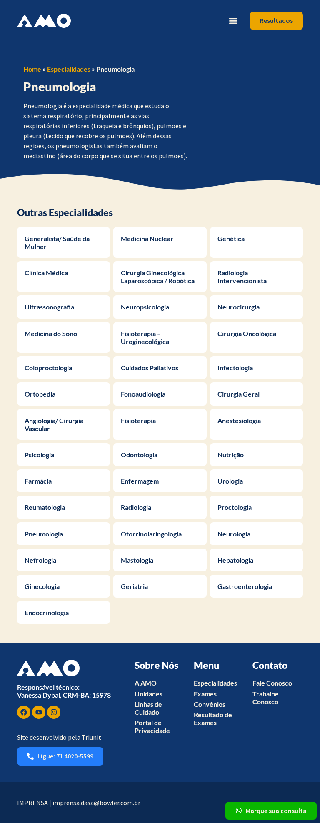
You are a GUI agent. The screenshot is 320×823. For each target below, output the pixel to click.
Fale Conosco (272, 683)
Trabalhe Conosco (265, 698)
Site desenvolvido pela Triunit (59, 737)
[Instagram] (53, 712)
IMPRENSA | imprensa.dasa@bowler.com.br (78, 802)
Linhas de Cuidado (148, 708)
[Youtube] (38, 712)
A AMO (146, 683)
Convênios (209, 704)
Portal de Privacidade (152, 726)
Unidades (148, 694)
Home (32, 69)
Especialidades (68, 69)
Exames (205, 694)
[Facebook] (23, 712)
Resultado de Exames (213, 718)
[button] (233, 20)
